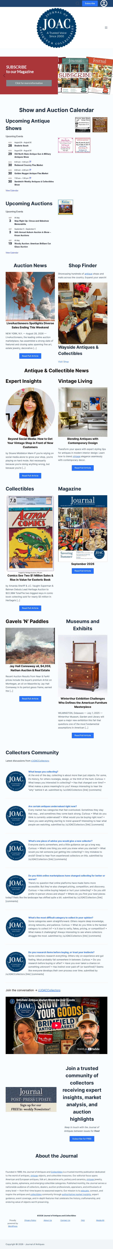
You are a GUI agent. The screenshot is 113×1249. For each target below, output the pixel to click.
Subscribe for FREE (82, 1138)
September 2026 (82, 564)
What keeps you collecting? (43, 771)
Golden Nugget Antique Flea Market (31, 173)
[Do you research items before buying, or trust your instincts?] (16, 961)
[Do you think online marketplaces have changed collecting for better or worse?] (16, 884)
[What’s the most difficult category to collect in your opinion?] (16, 926)
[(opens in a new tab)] (82, 124)
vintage (76, 456)
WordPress (12, 1226)
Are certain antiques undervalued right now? (52, 806)
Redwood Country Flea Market (28, 165)
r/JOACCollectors (40, 760)
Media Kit (100, 1220)
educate (85, 1190)
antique (88, 273)
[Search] (77, 3)
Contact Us (65, 1220)
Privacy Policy (30, 1220)
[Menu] (106, 27)
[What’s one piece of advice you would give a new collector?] (16, 850)
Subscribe (90, 3)
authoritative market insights (76, 1194)
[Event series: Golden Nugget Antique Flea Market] (30, 170)
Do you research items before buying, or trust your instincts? (61, 952)
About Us (48, 1220)
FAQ (83, 1220)
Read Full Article (30, 356)
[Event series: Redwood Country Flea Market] (30, 162)
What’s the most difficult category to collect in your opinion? (60, 917)
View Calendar (12, 190)
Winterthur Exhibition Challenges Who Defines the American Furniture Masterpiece (82, 703)
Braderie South (21, 145)
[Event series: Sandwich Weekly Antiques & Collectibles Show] (30, 178)
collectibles (36, 1194)
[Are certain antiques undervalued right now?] (16, 815)
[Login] (103, 3)
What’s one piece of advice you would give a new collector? (60, 841)
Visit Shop (63, 361)
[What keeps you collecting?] (16, 780)
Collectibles (57, 1172)
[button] (4, 75)
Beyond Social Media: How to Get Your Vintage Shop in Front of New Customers (30, 443)
